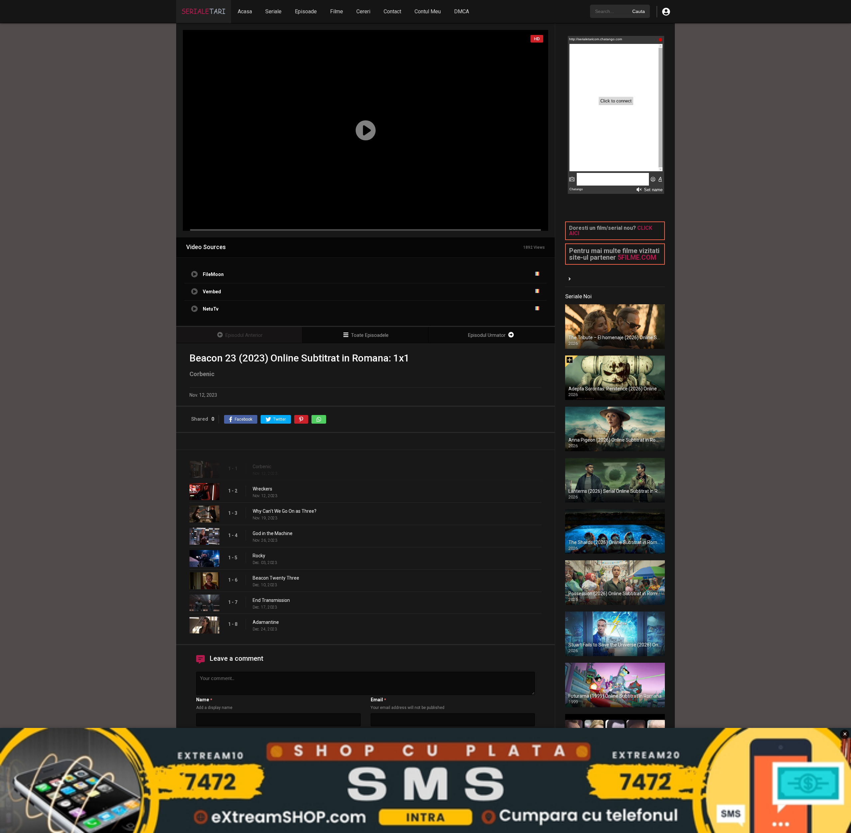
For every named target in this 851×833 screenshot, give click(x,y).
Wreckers (262, 488)
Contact (392, 11)
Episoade (306, 11)
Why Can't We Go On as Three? (284, 511)
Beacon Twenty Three (276, 578)
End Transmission (271, 600)
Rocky (259, 555)
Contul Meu (428, 11)
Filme (336, 11)
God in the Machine (273, 533)
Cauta (638, 11)
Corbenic (262, 466)
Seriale (273, 11)
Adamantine (266, 622)
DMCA (461, 11)
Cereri (363, 11)
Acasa (245, 11)
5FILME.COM (637, 257)
